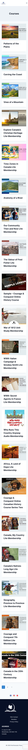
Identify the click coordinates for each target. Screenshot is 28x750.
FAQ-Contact (14, 717)
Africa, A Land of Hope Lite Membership (12, 467)
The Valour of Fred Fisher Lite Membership (13, 262)
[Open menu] (26, 3)
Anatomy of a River (13, 198)
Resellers (14, 719)
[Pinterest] (17, 695)
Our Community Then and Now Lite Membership (13, 228)
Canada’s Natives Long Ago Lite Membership (12, 569)
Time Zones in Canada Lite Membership (11, 167)
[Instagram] (14, 695)
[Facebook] (10, 695)
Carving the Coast (13, 74)
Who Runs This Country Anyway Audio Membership (13, 432)
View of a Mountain (13, 102)
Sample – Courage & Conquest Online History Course (14, 296)
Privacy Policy (14, 721)
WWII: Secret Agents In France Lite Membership (12, 398)
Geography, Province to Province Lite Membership (14, 603)
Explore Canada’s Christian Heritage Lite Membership (13, 132)
